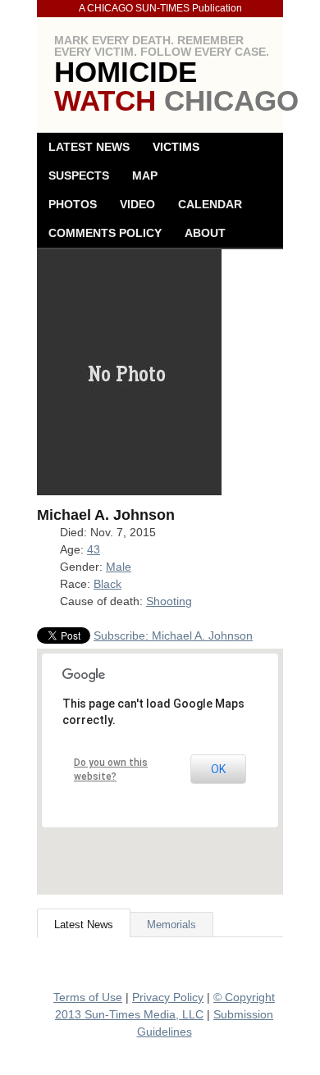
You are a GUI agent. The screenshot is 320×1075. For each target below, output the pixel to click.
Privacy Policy (167, 997)
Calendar (210, 204)
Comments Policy (105, 232)
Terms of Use (87, 997)
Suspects (78, 175)
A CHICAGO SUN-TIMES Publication (160, 8)
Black (107, 583)
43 (93, 549)
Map (145, 175)
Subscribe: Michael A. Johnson (173, 635)
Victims (176, 146)
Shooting (169, 601)
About (205, 232)
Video (137, 204)
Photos (72, 204)
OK (218, 769)
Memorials (171, 924)
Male (118, 566)
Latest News (89, 146)
